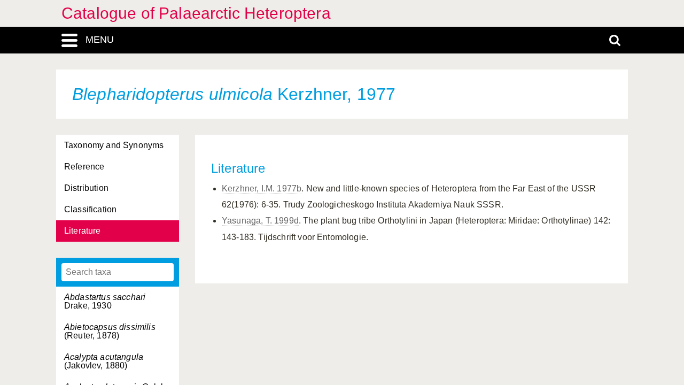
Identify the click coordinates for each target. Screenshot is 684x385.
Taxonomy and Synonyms (114, 145)
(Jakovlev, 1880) (103, 361)
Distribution (86, 187)
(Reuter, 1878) (110, 331)
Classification (90, 209)
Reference (84, 166)
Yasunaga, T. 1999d (260, 220)
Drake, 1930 (104, 301)
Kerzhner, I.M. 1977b (261, 188)
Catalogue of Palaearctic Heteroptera (196, 13)
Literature (82, 230)
